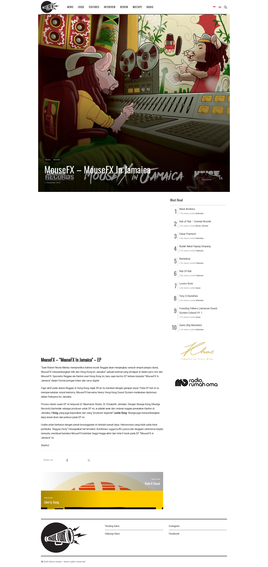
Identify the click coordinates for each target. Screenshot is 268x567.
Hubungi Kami (112, 533)
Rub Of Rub (185, 271)
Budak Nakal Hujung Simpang (195, 246)
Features (94, 7)
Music (48, 160)
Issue (81, 7)
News (70, 7)
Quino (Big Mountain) (190, 325)
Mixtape (137, 7)
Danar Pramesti (187, 233)
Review (124, 7)
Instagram (174, 526)
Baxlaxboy (184, 258)
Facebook (174, 533)
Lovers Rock (186, 283)
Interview (110, 7)
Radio (150, 7)
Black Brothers (187, 209)
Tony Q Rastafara (188, 296)
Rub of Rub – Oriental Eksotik (195, 221)
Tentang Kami (112, 526)
